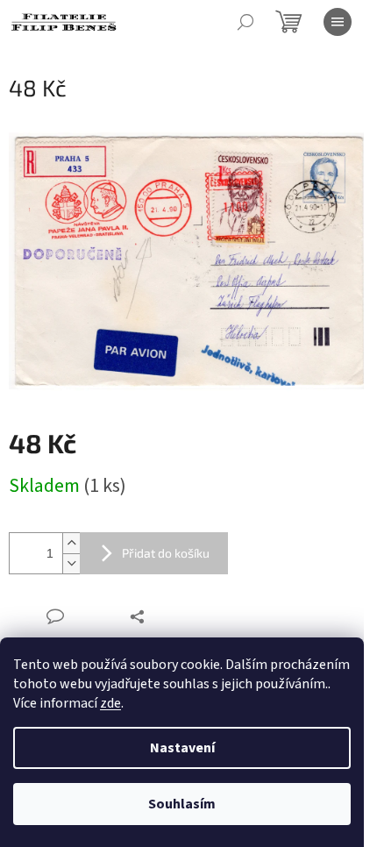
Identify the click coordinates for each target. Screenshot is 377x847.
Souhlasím (182, 804)
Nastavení (182, 748)
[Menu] (337, 21)
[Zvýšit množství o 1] (71, 543)
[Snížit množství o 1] (71, 563)
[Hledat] (245, 21)
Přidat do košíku (166, 552)
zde (110, 703)
